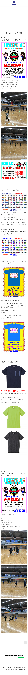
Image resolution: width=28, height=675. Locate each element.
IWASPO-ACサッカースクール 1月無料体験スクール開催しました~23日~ (13, 474)
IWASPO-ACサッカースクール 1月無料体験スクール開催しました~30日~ (13, 39)
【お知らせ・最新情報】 (14, 33)
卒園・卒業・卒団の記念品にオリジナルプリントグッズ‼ (13, 262)
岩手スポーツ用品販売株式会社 (14, 667)
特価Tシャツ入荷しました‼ (10, 362)
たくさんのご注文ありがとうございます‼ (13, 190)
